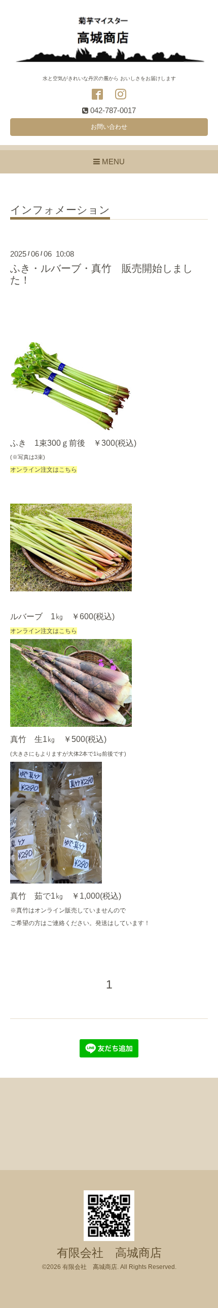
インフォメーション (60, 210)
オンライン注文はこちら (43, 469)
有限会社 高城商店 (109, 1253)
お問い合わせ (109, 126)
